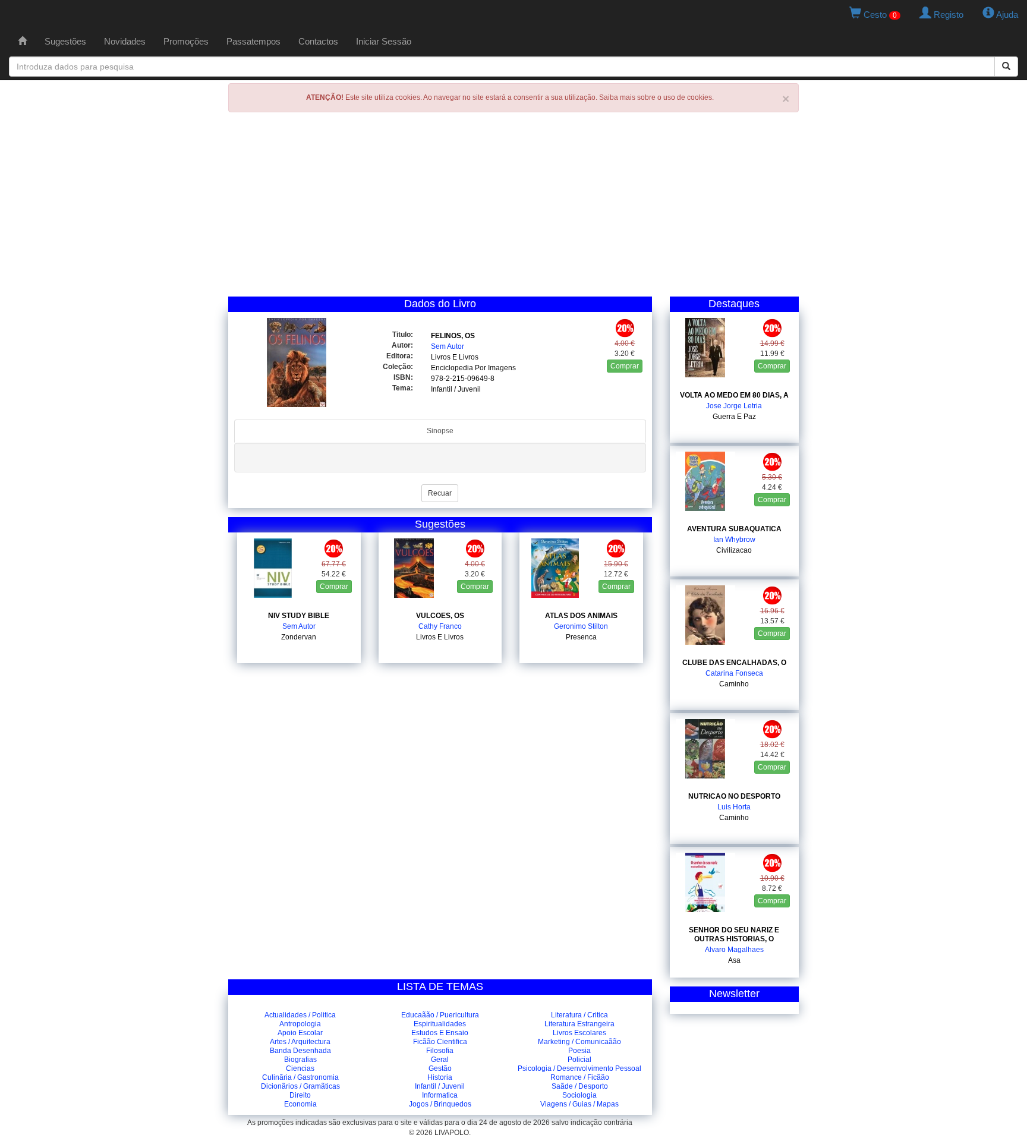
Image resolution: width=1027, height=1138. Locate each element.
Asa (734, 960)
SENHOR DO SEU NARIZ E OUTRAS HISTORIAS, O (734, 934)
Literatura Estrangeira (579, 1024)
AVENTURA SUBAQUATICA (734, 529)
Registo (947, 15)
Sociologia (579, 1095)
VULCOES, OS (440, 615)
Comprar (624, 366)
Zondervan (298, 637)
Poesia (579, 1050)
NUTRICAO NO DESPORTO (734, 796)
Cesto (879, 15)
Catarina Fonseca (734, 673)
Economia (300, 1104)
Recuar (440, 493)
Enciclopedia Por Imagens (473, 368)
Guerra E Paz (734, 416)
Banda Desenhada (300, 1050)
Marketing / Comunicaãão (579, 1042)
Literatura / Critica (579, 1015)
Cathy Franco (440, 626)
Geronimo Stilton (581, 626)
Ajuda (1006, 15)
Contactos (318, 41)
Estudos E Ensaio (439, 1033)
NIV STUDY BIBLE (298, 615)
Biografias (300, 1059)
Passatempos (253, 41)
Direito (300, 1095)
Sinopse (440, 431)
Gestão (440, 1068)
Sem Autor (447, 346)
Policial (579, 1059)
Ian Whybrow (734, 539)
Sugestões (65, 41)
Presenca (581, 637)
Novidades (125, 41)
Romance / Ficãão (579, 1077)
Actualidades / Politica (300, 1015)
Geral (440, 1059)
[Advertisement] (513, 207)
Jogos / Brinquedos (440, 1104)
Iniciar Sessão (383, 41)
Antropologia (300, 1024)
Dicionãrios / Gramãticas (300, 1086)
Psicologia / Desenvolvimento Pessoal (579, 1068)
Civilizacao (734, 550)
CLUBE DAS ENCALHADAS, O (734, 662)
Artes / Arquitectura (300, 1042)
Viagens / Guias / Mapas (579, 1104)
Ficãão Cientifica (440, 1042)
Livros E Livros (454, 357)
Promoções (186, 41)
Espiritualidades (440, 1024)
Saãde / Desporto (580, 1086)
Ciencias (300, 1068)
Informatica (440, 1095)
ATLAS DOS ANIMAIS (581, 615)
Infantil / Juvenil (456, 389)
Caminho (734, 684)
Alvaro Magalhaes (734, 949)
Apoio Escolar (300, 1033)
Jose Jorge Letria (734, 406)
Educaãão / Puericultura (440, 1015)
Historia (439, 1077)
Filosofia (439, 1050)
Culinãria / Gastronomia (300, 1077)
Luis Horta (734, 807)
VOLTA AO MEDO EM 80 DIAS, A (734, 395)
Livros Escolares (579, 1033)
